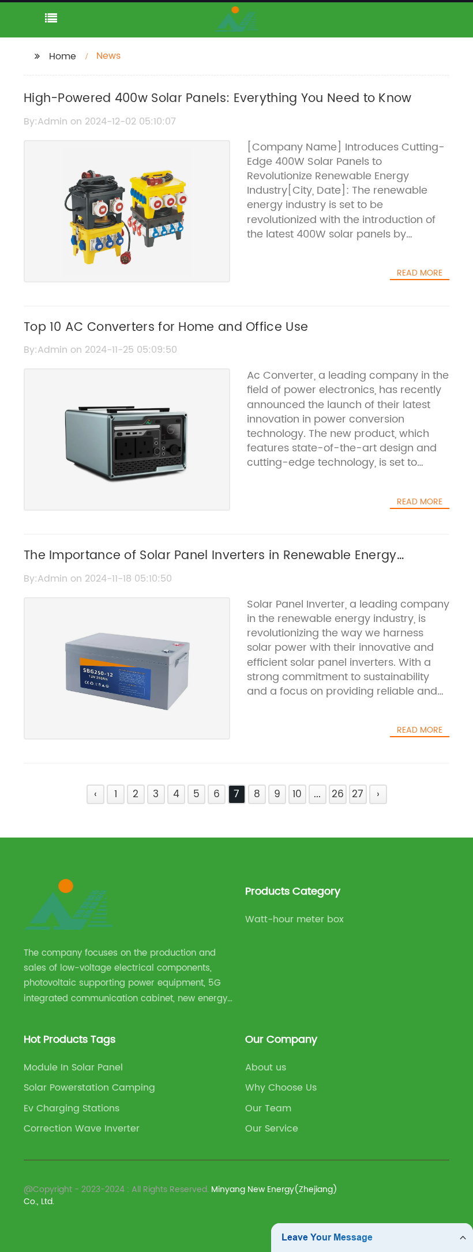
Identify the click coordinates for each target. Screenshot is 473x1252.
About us (265, 1067)
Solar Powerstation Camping (89, 1088)
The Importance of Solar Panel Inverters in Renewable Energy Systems (210, 565)
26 (338, 794)
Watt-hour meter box (294, 919)
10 (297, 794)
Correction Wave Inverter (82, 1129)
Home (62, 56)
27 (357, 794)
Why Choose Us (281, 1087)
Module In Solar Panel (73, 1067)
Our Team (268, 1108)
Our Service (271, 1128)
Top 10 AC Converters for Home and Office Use (166, 327)
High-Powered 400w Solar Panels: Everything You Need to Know (218, 98)
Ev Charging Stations (71, 1108)
